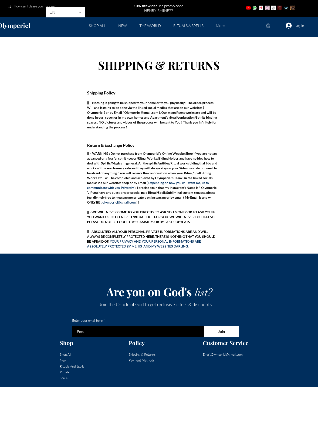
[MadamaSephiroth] (286, 8)
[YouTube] (248, 8)
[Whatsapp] (254, 8)
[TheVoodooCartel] (292, 8)
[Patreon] (261, 8)
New (63, 360)
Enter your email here (87, 320)
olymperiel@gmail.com (119, 202)
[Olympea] (267, 8)
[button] (268, 25)
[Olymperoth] (279, 8)
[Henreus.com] (273, 8)
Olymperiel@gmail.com (141, 112)
